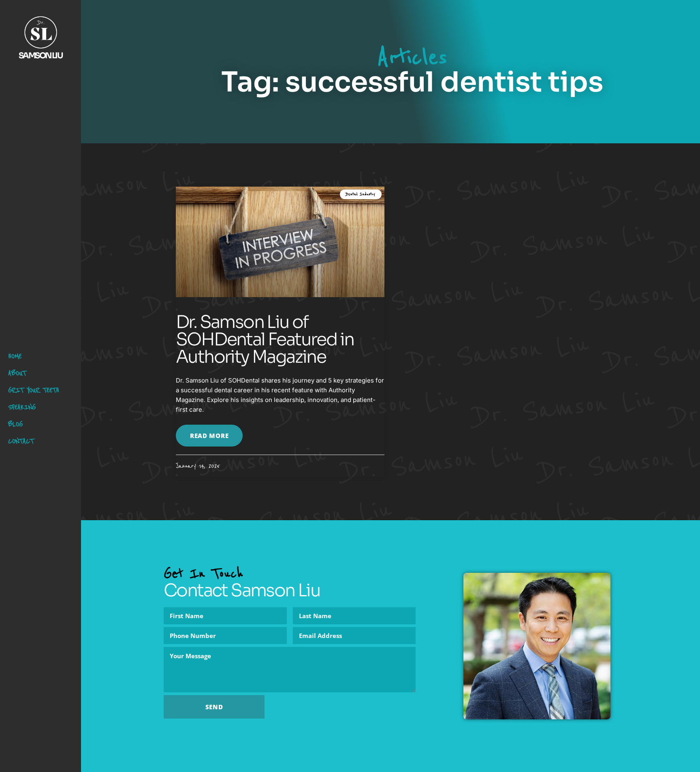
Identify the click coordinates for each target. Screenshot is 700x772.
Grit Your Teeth (33, 390)
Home (14, 356)
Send (214, 707)
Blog (15, 424)
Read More (209, 436)
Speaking (22, 407)
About (17, 373)
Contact (21, 441)
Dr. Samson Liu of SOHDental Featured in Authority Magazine (265, 339)
